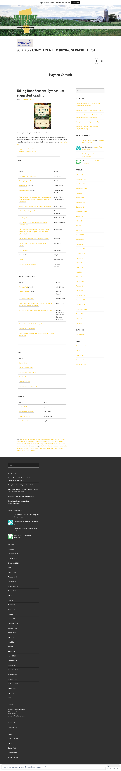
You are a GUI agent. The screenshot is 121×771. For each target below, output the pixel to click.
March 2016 (80, 281)
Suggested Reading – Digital (27, 151)
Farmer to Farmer (24, 416)
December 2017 (81, 207)
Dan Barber (38, 441)
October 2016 (80, 253)
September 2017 (81, 212)
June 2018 (79, 193)
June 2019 (79, 174)
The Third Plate (24, 250)
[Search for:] (90, 91)
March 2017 (80, 235)
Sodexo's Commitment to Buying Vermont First (56, 50)
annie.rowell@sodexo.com (16, 709)
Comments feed (81, 360)
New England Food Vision (27, 328)
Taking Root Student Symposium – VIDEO (89, 110)
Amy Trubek (46, 439)
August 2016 (80, 258)
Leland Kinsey (34, 446)
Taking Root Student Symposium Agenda (89, 122)
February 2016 (80, 286)
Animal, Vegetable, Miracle (27, 211)
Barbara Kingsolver (22, 441)
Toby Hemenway (58, 448)
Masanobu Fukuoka (53, 446)
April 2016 (79, 277)
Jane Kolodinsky (38, 444)
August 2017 (80, 216)
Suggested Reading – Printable (28, 149)
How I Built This (24, 421)
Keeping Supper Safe (25, 181)
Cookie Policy (37, 767)
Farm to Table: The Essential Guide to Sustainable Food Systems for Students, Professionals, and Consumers (35, 199)
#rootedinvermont (26, 439)
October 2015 (80, 304)
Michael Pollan (63, 446)
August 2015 (80, 314)
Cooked (21, 259)
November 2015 (81, 300)
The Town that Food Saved (27, 176)
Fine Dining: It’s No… (88, 140)
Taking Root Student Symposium (44, 448)
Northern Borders (24, 190)
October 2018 (80, 184)
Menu (102, 61)
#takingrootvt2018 (37, 439)
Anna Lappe (61, 439)
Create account (81, 346)
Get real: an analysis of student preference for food (35, 310)
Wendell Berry (21, 450)
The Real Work (23, 287)
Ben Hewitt (31, 441)
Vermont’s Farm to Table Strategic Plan (31, 324)
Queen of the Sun (24, 381)
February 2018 (80, 202)
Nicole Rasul (20, 448)
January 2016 (80, 291)
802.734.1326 (12, 711)
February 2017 (80, 239)
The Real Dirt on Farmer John (28, 386)
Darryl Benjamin (45, 441)
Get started (76, 2)
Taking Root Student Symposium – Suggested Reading (42, 92)
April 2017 (79, 230)
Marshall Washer (24, 292)
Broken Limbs (23, 363)
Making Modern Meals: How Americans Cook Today (35, 206)
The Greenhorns (24, 377)
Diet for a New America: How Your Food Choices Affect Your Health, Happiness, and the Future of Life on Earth (34, 231)
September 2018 (81, 188)
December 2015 (81, 295)
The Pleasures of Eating (26, 299)
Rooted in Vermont (29, 448)
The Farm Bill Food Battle (27, 372)
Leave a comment (31, 450)
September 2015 (81, 309)
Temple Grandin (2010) (26, 368)
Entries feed (80, 355)
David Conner (55, 441)
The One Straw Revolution (27, 264)
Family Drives (23, 185)
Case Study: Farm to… (89, 154)
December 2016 (81, 249)
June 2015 (79, 323)
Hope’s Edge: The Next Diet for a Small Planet (34, 238)
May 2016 (79, 272)
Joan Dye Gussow (57, 444)
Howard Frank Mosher (27, 444)
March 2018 (80, 198)
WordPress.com (81, 364)
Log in (78, 350)
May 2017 (79, 226)
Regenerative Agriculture (26, 411)
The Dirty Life (23, 218)
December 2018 (81, 179)
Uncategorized (80, 334)
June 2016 (79, 267)
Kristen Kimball (26, 446)
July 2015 (79, 318)
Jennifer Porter (47, 444)
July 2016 (79, 263)
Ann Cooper (54, 439)
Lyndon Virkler (43, 446)
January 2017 (80, 244)
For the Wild (23, 407)
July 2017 (79, 221)
